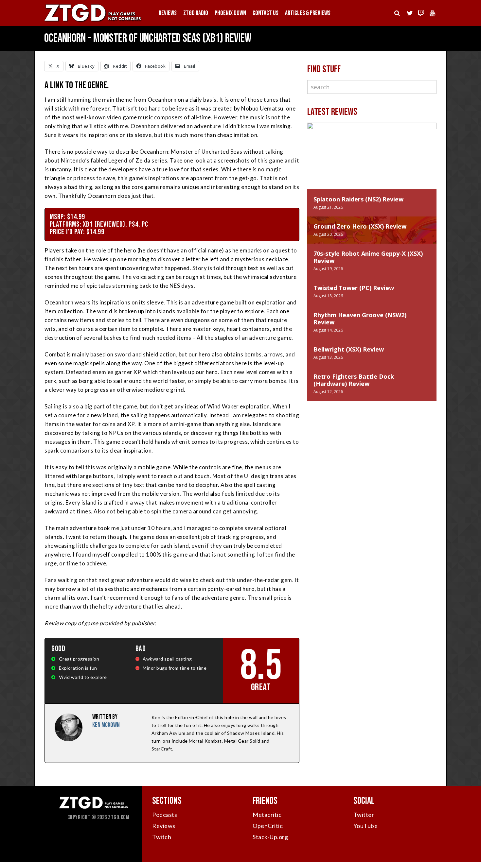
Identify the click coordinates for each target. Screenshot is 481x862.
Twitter (363, 814)
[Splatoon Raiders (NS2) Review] (371, 162)
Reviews (168, 13)
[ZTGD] (93, 21)
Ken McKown (106, 725)
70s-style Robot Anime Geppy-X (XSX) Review (368, 257)
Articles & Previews (307, 13)
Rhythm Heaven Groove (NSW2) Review (359, 318)
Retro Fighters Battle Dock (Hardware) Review (353, 380)
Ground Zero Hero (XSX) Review (359, 226)
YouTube (365, 825)
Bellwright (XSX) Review (348, 349)
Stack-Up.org (270, 836)
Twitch (161, 836)
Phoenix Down (230, 13)
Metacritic (267, 814)
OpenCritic (268, 825)
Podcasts (164, 814)
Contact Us (265, 13)
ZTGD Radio (195, 13)
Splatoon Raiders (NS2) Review (358, 199)
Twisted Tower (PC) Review (353, 288)
